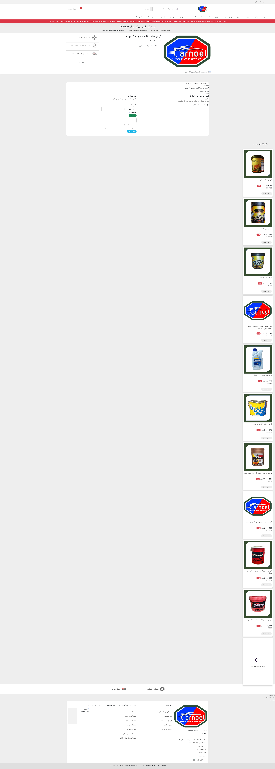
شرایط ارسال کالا (166, 729)
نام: (135, 104)
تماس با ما (255, 2)
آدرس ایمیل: (133, 109)
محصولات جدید (132, 712)
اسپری (217, 17)
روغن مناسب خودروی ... (176, 17)
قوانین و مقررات (166, 720)
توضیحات (206, 83)
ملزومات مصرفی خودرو (232, 17)
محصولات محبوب (131, 729)
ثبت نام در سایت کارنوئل (164, 712)
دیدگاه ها (188, 83)
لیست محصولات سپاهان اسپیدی (137, 30)
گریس (248, 17)
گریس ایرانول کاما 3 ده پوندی (262, 424)
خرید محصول (266, 193)
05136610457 (201, 756)
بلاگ (160, 17)
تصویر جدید (132, 116)
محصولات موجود (131, 725)
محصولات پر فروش (130, 716)
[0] (81, 9)
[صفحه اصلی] (202, 9)
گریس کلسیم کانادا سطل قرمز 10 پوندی (259, 620)
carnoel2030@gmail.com (197, 743)
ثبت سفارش (168, 716)
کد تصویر (134, 112)
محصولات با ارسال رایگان (128, 738)
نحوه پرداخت (168, 725)
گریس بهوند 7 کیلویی (265, 180)
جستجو (147, 9)
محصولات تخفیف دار (130, 734)
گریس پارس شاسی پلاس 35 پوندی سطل (258, 522)
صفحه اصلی (269, 2)
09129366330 (201, 749)
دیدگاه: (134, 129)
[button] (137, 695)
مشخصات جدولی (197, 83)
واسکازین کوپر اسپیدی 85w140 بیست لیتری (258, 473)
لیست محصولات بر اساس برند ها (199, 17)
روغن (256, 17)
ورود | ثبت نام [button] (73, 9)
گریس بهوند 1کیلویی (265, 277)
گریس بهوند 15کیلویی (265, 229)
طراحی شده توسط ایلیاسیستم (116, 765)
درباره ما (262, 2)
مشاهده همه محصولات (258, 666)
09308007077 (201, 746)
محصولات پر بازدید (131, 720)
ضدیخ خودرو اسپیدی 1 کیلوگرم (262, 375)
